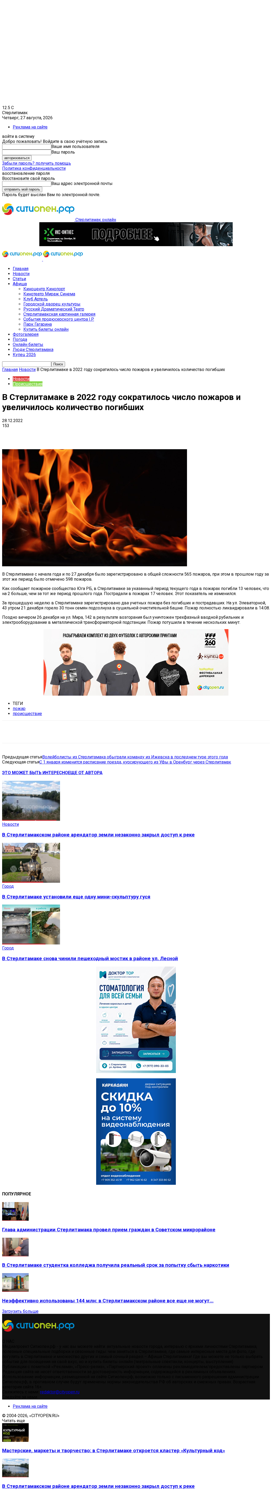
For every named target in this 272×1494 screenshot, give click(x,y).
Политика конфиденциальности (34, 168)
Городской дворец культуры (51, 304)
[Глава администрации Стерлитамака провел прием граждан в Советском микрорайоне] (15, 1219)
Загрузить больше (20, 1311)
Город (8, 886)
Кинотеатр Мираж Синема (49, 293)
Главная (20, 268)
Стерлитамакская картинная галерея (59, 314)
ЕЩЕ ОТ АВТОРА (85, 772)
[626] (136, 694)
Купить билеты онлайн (46, 329)
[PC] (136, 244)
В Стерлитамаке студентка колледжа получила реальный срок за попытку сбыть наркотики (115, 1265)
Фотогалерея (26, 334)
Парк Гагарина (37, 324)
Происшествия (27, 383)
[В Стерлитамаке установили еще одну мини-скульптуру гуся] (31, 881)
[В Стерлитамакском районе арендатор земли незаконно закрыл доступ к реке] (31, 819)
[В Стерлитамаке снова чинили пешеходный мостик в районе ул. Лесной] (31, 943)
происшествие (27, 713)
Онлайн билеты (28, 344)
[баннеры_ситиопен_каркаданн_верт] (136, 1183)
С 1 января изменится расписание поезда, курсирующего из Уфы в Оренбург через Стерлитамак (135, 762)
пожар (19, 708)
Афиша (20, 283)
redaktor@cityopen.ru (59, 1391)
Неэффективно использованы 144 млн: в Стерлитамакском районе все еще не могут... (108, 1301)
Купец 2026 (24, 354)
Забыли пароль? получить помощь (36, 163)
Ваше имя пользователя (75, 146)
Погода (20, 339)
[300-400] (136, 1071)
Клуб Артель (35, 299)
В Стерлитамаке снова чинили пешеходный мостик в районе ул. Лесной (90, 958)
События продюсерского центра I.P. (58, 319)
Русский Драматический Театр (53, 309)
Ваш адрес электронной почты (82, 183)
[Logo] (22, 259)
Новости (21, 273)
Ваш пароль (63, 152)
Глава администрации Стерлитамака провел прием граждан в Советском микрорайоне (108, 1230)
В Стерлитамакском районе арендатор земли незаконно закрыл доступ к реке (98, 835)
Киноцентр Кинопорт (44, 288)
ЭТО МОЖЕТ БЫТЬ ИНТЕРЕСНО (35, 772)
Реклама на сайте (30, 127)
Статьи (19, 278)
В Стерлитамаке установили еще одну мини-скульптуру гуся (76, 897)
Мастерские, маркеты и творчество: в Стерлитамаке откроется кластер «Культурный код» (113, 1451)
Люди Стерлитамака (33, 349)
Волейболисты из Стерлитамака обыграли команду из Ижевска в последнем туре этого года (135, 757)
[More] (167, 433)
